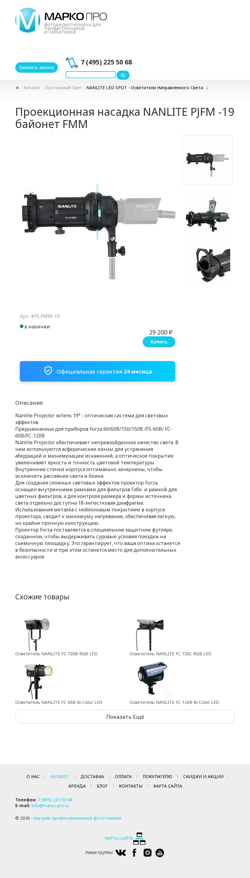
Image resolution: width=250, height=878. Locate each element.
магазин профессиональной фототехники (77, 818)
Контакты (130, 786)
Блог (102, 786)
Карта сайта (167, 786)
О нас (33, 776)
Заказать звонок (36, 67)
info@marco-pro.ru (50, 805)
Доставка (92, 776)
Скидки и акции (203, 776)
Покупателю (157, 776)
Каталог (32, 87)
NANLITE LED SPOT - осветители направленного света (144, 87)
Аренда (77, 786)
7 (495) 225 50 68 (106, 62)
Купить (159, 342)
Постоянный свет (63, 87)
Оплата (123, 776)
